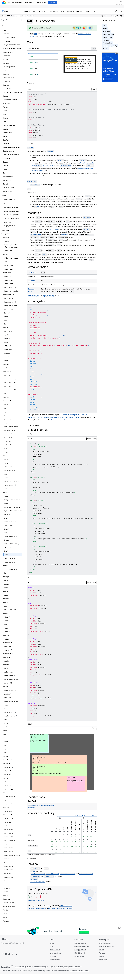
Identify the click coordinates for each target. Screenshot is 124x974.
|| (55, 346)
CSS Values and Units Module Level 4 (66, 417)
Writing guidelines (80, 950)
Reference (5, 230)
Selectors (6, 895)
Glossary (102, 956)
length (44, 296)
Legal (51, 967)
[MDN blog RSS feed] (16, 954)
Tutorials (102, 953)
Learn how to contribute (36, 900)
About (52, 943)
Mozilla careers (55, 950)
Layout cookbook (9, 199)
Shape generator (9, 226)
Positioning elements (37, 430)
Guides (4, 30)
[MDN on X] (9, 954)
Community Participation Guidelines (68, 967)
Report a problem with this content (59, 908)
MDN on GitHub (79, 956)
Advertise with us (55, 953)
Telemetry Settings (40, 967)
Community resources (81, 946)
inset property (31, 36)
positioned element (84, 34)
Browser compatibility (110, 46)
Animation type (33, 296)
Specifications (107, 43)
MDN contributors (66, 906)
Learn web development (107, 946)
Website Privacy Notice (23, 967)
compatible (64, 235)
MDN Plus (53, 956)
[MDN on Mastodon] (12, 954)
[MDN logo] (5, 939)
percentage (51, 296)
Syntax (105, 28)
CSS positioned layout (37, 882)
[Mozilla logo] (7, 966)
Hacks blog (103, 960)
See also (105, 49)
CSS (35, 34)
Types (5, 917)
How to (4, 196)
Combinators (7, 899)
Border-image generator (11, 207)
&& (64, 335)
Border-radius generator (11, 211)
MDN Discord (78, 953)
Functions (6, 921)
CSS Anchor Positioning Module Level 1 (72, 415)
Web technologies (105, 943)
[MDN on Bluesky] (6, 954)
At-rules (5, 910)
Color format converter (11, 218)
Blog (95, 11)
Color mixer (7, 222)
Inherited (31, 281)
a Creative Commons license (79, 971)
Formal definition (108, 34)
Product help (54, 960)
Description (106, 31)
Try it (104, 25)
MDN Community (80, 943)
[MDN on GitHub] (2, 954)
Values (30, 143)
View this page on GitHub (36, 908)
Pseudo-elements (9, 906)
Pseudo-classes (8, 903)
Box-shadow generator (11, 215)
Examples (106, 40)
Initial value (32, 272)
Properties (6, 234)
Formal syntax (107, 37)
